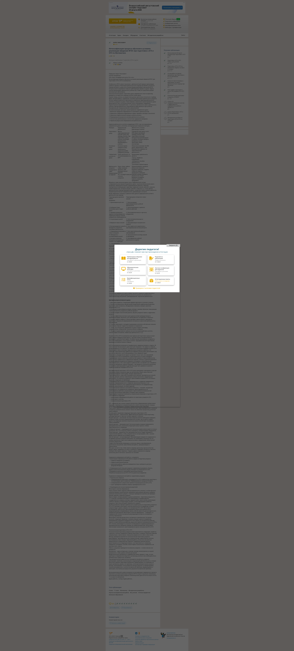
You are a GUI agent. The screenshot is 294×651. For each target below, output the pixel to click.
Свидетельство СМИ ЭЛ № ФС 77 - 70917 (119, 639)
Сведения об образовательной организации (120, 644)
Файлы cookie (138, 641)
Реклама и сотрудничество (142, 636)
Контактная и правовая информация (145, 644)
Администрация (139, 643)
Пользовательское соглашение (143, 638)
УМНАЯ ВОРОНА (171, 633)
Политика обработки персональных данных (146, 639)
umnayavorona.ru (171, 638)
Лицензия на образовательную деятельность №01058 (121, 641)
